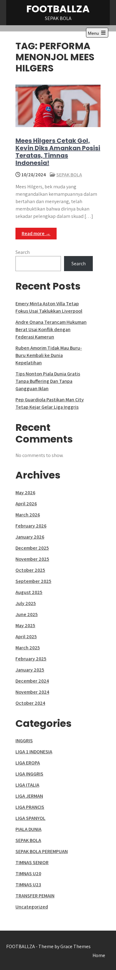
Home (98, 955)
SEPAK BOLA (69, 174)
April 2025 (26, 636)
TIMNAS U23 (28, 884)
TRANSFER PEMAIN (34, 895)
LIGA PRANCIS (29, 807)
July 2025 (25, 603)
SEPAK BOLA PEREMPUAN (41, 851)
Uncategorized (31, 907)
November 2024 (32, 692)
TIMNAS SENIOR (32, 862)
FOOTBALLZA (58, 9)
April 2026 (26, 503)
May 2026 (25, 492)
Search (22, 252)
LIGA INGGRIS (29, 774)
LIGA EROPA (27, 763)
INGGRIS (24, 740)
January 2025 (29, 670)
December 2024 (32, 681)
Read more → (36, 233)
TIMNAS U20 (28, 873)
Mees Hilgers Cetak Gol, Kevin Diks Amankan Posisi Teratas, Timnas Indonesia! (57, 151)
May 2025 (25, 625)
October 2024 (30, 703)
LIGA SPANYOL (30, 818)
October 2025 (30, 570)
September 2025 (33, 581)
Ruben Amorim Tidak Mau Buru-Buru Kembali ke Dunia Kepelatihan (48, 355)
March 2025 (27, 647)
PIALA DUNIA (28, 829)
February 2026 (30, 526)
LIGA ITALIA (27, 785)
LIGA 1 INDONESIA (33, 751)
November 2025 (32, 559)
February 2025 (30, 658)
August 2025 (28, 592)
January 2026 (29, 537)
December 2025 (32, 548)
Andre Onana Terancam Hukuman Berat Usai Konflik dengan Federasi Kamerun (51, 329)
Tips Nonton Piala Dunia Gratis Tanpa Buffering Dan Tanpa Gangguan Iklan (47, 381)
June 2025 (26, 614)
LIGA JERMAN (29, 796)
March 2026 (27, 514)
